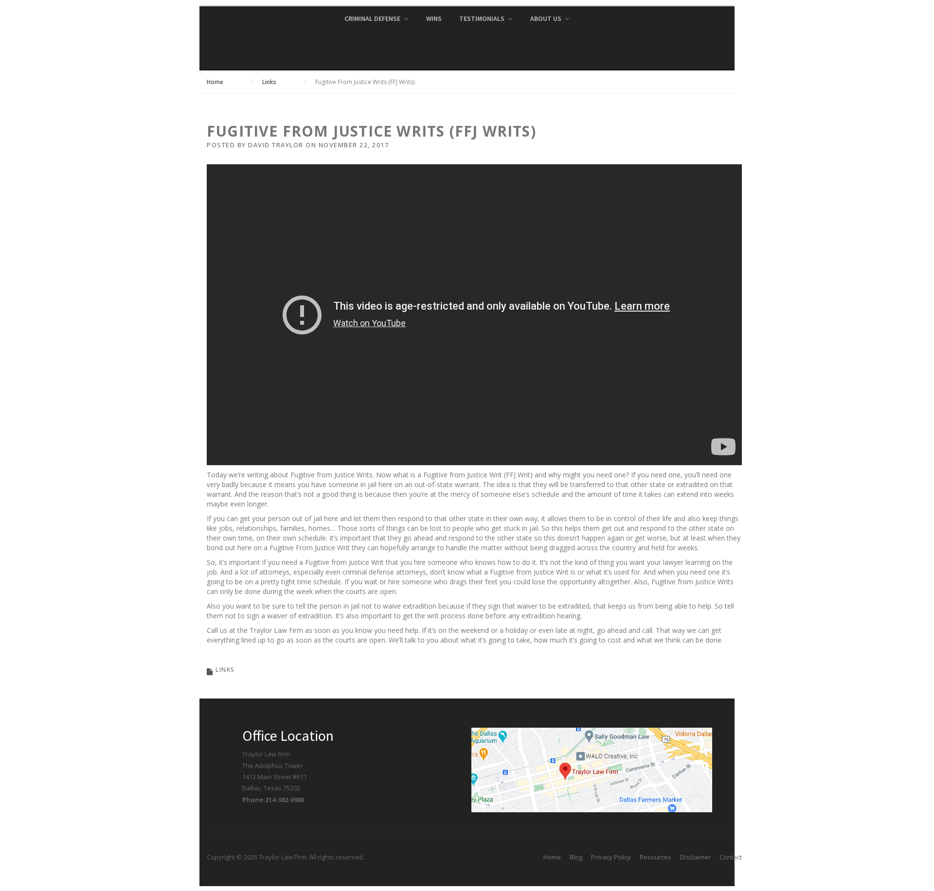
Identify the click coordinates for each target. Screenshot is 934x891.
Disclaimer (695, 857)
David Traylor (276, 144)
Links (225, 669)
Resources (655, 857)
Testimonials (481, 18)
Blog (576, 857)
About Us (545, 18)
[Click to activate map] (591, 769)
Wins (434, 18)
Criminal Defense (372, 18)
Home (552, 857)
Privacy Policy (611, 857)
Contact (730, 857)
